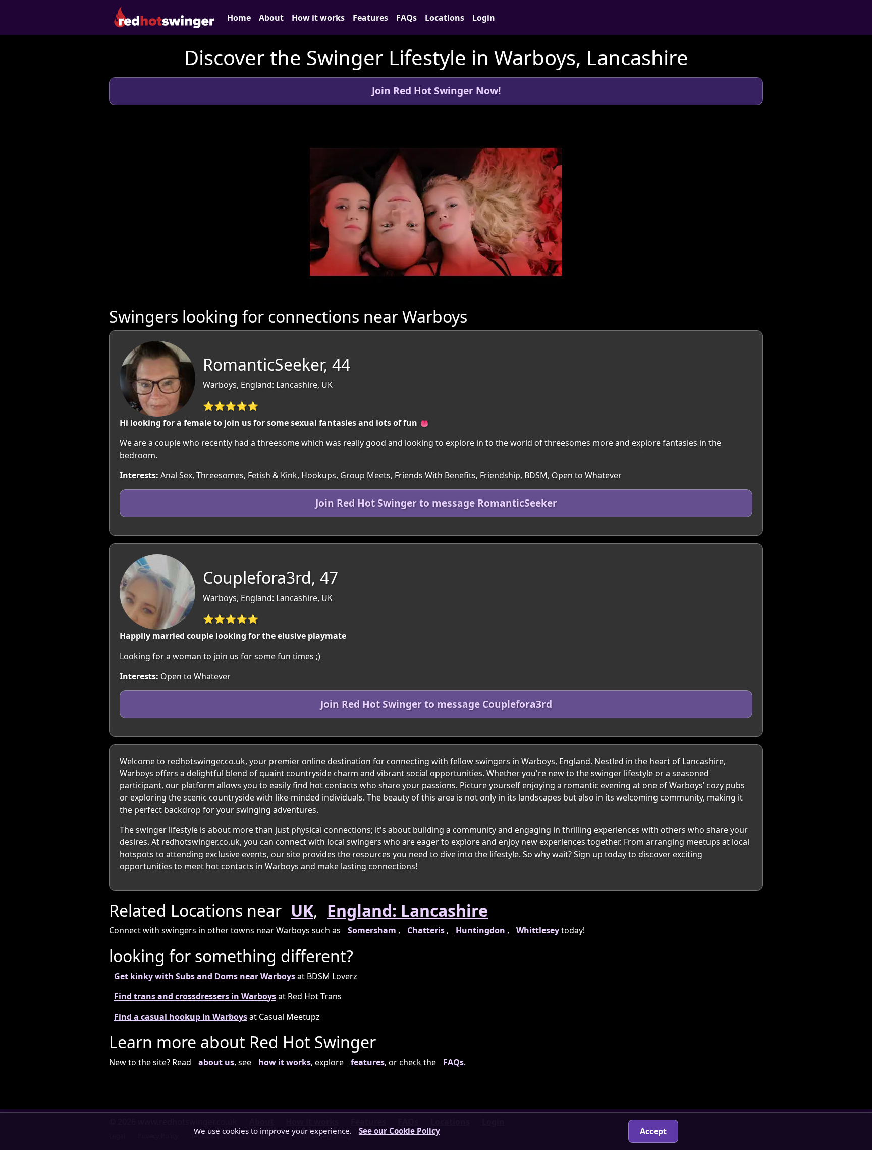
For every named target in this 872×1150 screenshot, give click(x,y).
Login (483, 17)
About (271, 17)
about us (216, 1062)
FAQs (406, 17)
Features (370, 17)
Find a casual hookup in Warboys (180, 1016)
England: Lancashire (407, 910)
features (368, 1062)
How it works (318, 17)
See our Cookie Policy (399, 1131)
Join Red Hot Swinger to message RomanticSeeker (436, 503)
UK (302, 910)
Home (239, 17)
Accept (653, 1131)
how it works (284, 1062)
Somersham (372, 930)
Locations (444, 17)
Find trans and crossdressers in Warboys (195, 996)
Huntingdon (480, 930)
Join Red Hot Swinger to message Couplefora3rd (436, 704)
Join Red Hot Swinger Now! (436, 90)
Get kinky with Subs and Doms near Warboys (204, 976)
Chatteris (426, 930)
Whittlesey (537, 930)
